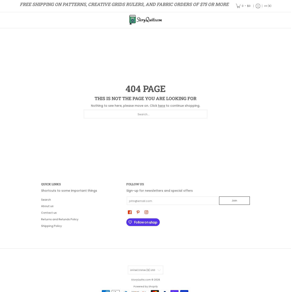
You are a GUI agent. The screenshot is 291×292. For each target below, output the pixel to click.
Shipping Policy (51, 226)
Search (46, 199)
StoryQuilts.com (141, 279)
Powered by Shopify (146, 286)
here (161, 106)
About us (47, 206)
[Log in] (258, 6)
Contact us (49, 213)
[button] (130, 212)
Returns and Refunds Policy (59, 219)
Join (234, 200)
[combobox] (145, 114)
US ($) (267, 5)
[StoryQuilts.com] (145, 20)
